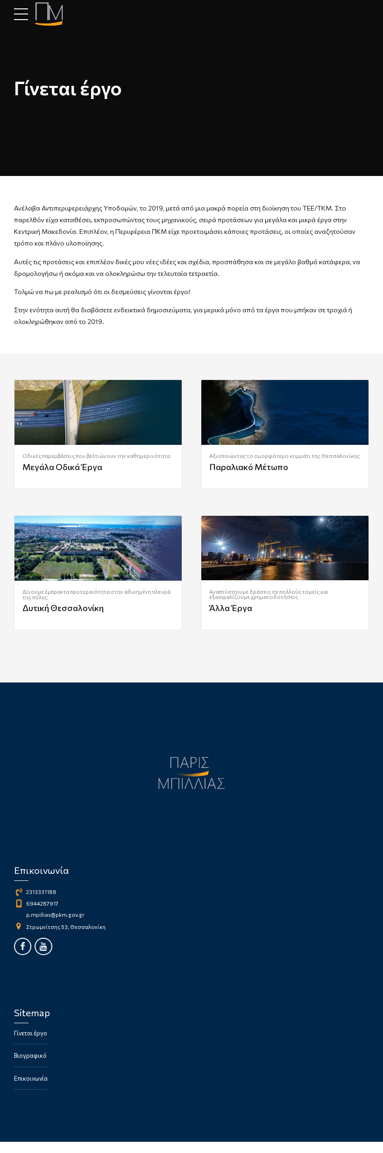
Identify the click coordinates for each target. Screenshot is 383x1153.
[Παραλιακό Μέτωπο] (285, 412)
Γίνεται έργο (30, 1033)
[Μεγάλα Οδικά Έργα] (98, 412)
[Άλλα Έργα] (285, 548)
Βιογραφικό (30, 1055)
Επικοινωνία (31, 1078)
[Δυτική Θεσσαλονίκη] (98, 548)
